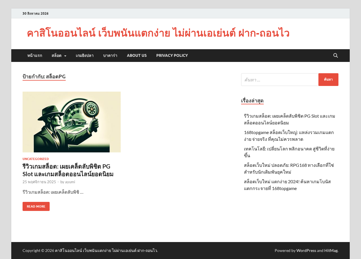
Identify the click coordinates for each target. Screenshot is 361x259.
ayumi (70, 182)
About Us (137, 55)
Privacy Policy (172, 55)
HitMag (331, 250)
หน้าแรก (34, 55)
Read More (34, 205)
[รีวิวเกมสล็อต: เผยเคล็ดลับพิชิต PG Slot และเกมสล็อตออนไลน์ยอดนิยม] (72, 122)
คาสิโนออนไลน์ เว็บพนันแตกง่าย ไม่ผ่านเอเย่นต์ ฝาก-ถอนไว (158, 33)
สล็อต (56, 55)
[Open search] (335, 55)
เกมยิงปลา (85, 55)
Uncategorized (36, 159)
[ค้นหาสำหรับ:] (289, 79)
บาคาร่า (110, 55)
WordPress (306, 250)
